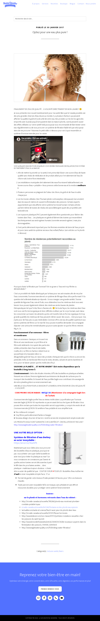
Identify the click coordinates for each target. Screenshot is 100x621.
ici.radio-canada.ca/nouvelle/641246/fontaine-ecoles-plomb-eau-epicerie (50, 507)
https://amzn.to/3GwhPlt (25, 443)
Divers (61, 551)
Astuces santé (52, 551)
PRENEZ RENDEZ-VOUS (50, 589)
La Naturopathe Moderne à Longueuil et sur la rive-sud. (13, 4)
